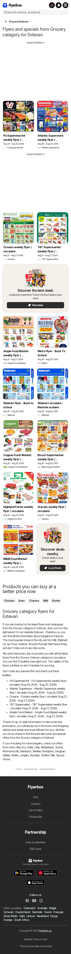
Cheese (34, 600)
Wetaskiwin (47, 747)
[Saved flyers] (52, 5)
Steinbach (25, 751)
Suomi (48, 912)
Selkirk (6, 755)
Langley (24, 755)
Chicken (9, 600)
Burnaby (35, 755)
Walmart (62, 640)
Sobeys (22, 644)
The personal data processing (35, 946)
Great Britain (10, 916)
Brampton (48, 751)
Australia (42, 908)
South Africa (21, 920)
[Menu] (65, 5)
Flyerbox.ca (45, 930)
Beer (22, 600)
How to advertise (35, 842)
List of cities (35, 810)
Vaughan (60, 751)
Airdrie (14, 755)
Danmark (37, 912)
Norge (54, 916)
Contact (35, 803)
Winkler (37, 751)
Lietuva (30, 916)
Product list (35, 816)
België (52, 908)
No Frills (51, 640)
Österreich (30, 908)
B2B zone (35, 849)
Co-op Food (10, 644)
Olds (37, 747)
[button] (59, 5)
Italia (22, 916)
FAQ (35, 797)
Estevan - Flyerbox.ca (46, 632)
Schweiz (8, 912)
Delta (30, 747)
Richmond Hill (10, 751)
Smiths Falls (48, 755)
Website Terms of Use (35, 939)
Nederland (43, 916)
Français (58, 912)
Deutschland (22, 912)
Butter (56, 600)
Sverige (7, 920)
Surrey (59, 747)
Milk (45, 600)
